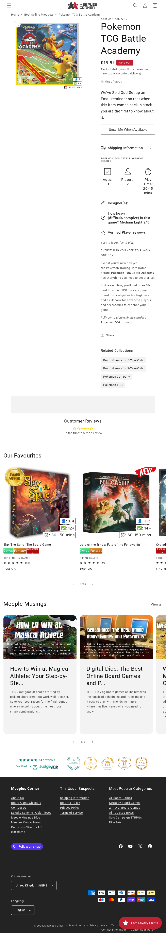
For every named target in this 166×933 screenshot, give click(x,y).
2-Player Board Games (124, 807)
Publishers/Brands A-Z (26, 827)
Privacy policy (98, 925)
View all (157, 604)
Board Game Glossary (26, 802)
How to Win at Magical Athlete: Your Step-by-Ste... (40, 675)
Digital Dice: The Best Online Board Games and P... (114, 675)
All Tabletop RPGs (121, 812)
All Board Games (120, 798)
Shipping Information (74, 798)
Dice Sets (115, 822)
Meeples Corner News (26, 822)
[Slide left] (73, 584)
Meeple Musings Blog (25, 817)
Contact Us (19, 807)
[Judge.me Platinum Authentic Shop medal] (73, 763)
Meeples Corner (53, 925)
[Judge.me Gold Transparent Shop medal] (90, 763)
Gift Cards (18, 832)
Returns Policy (70, 802)
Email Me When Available (128, 129)
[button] (9, 5)
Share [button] (110, 335)
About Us (17, 798)
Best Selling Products (39, 14)
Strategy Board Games (124, 802)
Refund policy (76, 925)
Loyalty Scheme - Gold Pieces (31, 812)
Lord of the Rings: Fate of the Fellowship (110, 544)
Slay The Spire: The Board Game (27, 544)
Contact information (114, 929)
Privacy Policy (69, 807)
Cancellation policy (143, 929)
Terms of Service (71, 812)
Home (15, 14)
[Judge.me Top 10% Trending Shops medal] (141, 763)
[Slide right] (92, 584)
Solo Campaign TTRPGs (125, 817)
